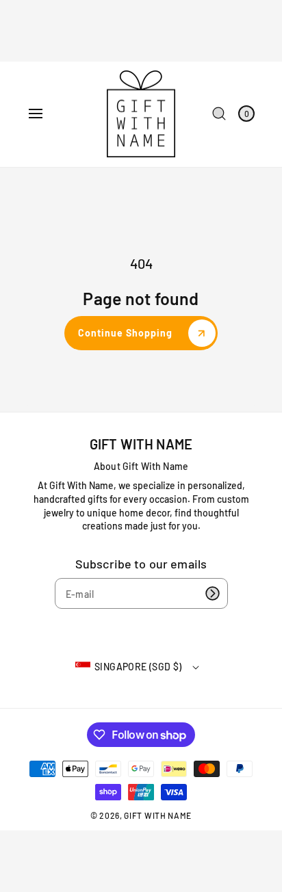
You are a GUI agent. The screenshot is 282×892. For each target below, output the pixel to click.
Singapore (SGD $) (138, 666)
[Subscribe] (213, 593)
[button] (35, 113)
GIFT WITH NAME (158, 815)
